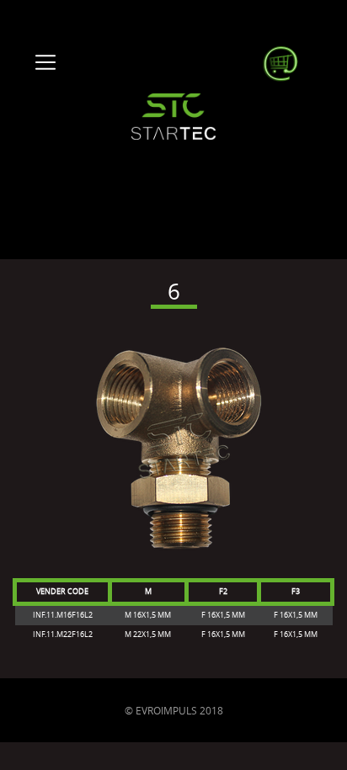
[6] (173, 450)
